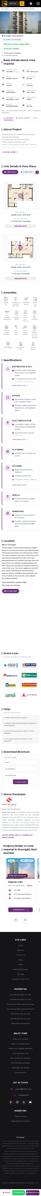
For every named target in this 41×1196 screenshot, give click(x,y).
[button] (32, 3)
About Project (24, 118)
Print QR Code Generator (20, 1063)
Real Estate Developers (20, 1023)
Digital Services (21, 1116)
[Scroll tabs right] (37, 172)
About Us (20, 950)
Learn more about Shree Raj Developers (17, 836)
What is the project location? (16, 717)
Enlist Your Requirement (20, 1044)
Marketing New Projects (20, 1121)
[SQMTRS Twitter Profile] (23, 1102)
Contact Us (20, 955)
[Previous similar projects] (16, 920)
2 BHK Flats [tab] (28, 172)
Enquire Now (21, 226)
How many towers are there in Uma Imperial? (18, 740)
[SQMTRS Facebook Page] (10, 1102)
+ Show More (9, 152)
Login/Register (20, 1072)
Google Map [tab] (11, 591)
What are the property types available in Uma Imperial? (20, 724)
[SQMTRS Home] (4, 3)
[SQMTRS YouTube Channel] (30, 1102)
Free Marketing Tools (20, 1053)
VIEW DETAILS (18, 910)
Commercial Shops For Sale (20, 994)
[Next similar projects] (25, 920)
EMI (30, 885)
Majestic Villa (15, 882)
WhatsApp (19, 1192)
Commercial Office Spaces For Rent (20, 1009)
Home (20, 945)
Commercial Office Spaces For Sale (20, 1004)
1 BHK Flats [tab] (11, 172)
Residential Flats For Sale (20, 1014)
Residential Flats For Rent (20, 1019)
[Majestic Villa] (20, 868)
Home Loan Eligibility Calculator (21, 1048)
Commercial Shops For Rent (20, 999)
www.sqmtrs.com (32, 1183)
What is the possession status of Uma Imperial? (19, 732)
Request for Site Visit (20, 979)
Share (7, 1192)
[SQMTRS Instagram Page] (17, 1102)
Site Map (20, 974)
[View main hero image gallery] (20, 22)
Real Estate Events (20, 969)
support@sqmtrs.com (23, 1089)
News (20, 964)
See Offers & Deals (11, 55)
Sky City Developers (17, 885)
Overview (9, 118)
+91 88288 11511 (23, 1095)
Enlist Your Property (20, 1039)
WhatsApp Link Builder (20, 1068)
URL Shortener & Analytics (20, 1058)
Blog (20, 960)
